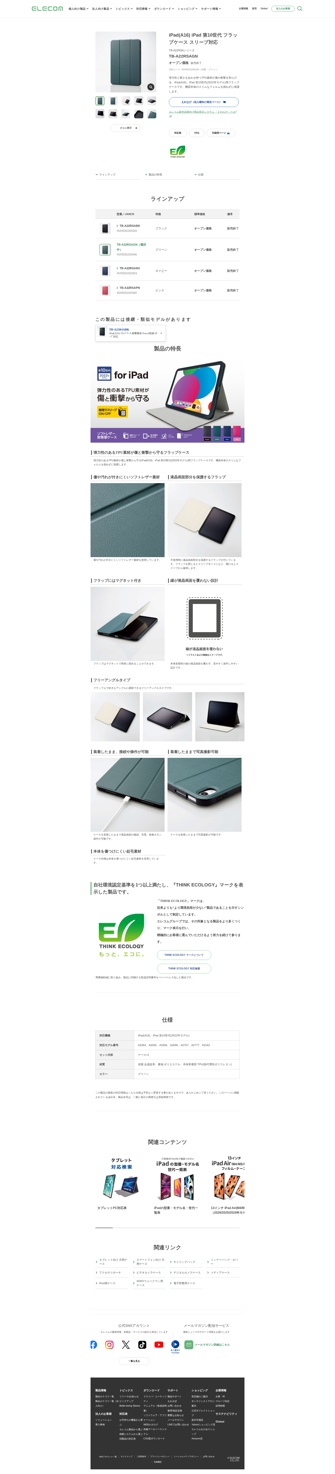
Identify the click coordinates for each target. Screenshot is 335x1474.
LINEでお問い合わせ (178, 1424)
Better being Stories (129, 1405)
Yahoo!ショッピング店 (203, 1424)
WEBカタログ (150, 1424)
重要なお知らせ (176, 1415)
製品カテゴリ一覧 (104, 1396)
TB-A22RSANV (130, 268)
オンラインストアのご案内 (203, 1403)
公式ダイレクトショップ (203, 1413)
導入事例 (100, 1424)
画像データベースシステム (155, 1431)
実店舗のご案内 (200, 1396)
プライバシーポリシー (160, 1456)
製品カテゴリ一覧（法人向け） (107, 1403)
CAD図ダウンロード (154, 1438)
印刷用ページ (219, 133)
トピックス (123, 8)
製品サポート (174, 1396)
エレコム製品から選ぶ (131, 1429)
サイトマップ (126, 1456)
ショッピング (186, 8)
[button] (126, 1390)
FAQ (196, 133)
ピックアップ (126, 1401)
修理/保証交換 (175, 1410)
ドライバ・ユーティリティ (155, 1399)
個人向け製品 (77, 8)
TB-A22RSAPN (130, 287)
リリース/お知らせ (129, 1396)
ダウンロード (162, 8)
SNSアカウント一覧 (108, 1457)
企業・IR (220, 1396)
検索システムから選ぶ (131, 1434)
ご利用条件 (141, 1456)
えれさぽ (172, 1401)
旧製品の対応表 (127, 1438)
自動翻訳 (158, 1462)
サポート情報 (209, 8)
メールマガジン (176, 1420)
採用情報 (220, 1405)
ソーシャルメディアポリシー (186, 1456)
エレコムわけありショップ (203, 1431)
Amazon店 (197, 1438)
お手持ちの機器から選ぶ (131, 1422)
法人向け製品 (100, 8)
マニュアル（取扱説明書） (155, 1408)
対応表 (177, 133)
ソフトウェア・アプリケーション (155, 1417)
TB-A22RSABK (130, 225)
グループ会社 (223, 1401)
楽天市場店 (197, 1420)
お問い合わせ (174, 1405)
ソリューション (103, 1420)
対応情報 (142, 8)
